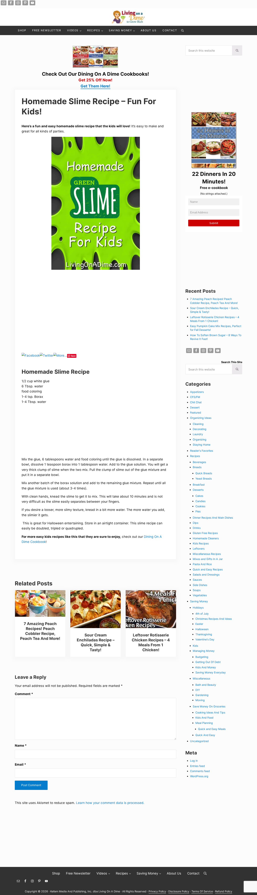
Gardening (201, 695)
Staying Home (201, 444)
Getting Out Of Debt (208, 662)
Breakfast (199, 484)
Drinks (197, 527)
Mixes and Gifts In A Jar (208, 559)
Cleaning (198, 423)
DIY (197, 689)
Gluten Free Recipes (205, 533)
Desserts (198, 489)
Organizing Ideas (200, 417)
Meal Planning (204, 722)
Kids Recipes (201, 543)
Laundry (198, 434)
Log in (194, 760)
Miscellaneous (201, 678)
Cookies (200, 506)
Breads (197, 467)
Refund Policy (223, 891)
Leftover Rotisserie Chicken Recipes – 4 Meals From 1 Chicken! (151, 642)
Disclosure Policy (178, 891)
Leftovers (199, 548)
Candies (200, 501)
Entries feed (197, 766)
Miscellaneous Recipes (207, 553)
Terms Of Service (202, 891)
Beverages (199, 462)
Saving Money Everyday (210, 672)
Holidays (198, 607)
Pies (198, 511)
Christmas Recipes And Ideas (213, 618)
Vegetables (200, 595)
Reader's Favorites (201, 450)
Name (21, 745)
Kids (195, 645)
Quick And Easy (205, 735)
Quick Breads (203, 473)
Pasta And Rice (202, 564)
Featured (195, 412)
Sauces (197, 579)
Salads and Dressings (206, 574)
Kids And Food (204, 717)
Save (73, 355)
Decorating (199, 429)
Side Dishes (200, 585)
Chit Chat (196, 402)
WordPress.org (199, 776)
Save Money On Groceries (209, 706)
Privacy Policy (157, 891)
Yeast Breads (203, 478)
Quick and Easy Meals (212, 729)
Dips (195, 522)
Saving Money (199, 601)
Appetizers (197, 391)
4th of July (202, 613)
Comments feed (200, 771)
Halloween (201, 629)
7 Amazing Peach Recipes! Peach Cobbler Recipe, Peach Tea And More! (40, 631)
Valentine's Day (204, 639)
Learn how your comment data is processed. (110, 803)
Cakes (199, 495)
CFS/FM (195, 397)
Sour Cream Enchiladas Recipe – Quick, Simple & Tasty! (95, 642)
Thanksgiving (203, 634)
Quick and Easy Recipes (208, 569)
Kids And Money (205, 667)
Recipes (195, 456)
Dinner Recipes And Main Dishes (213, 517)
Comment (24, 694)
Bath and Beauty (205, 684)
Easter (199, 623)
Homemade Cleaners (206, 538)
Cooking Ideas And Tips (210, 712)
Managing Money (204, 650)
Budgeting (201, 656)
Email (20, 764)
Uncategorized (199, 741)
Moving (200, 700)
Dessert (195, 407)
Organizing (199, 439)
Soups (197, 590)
